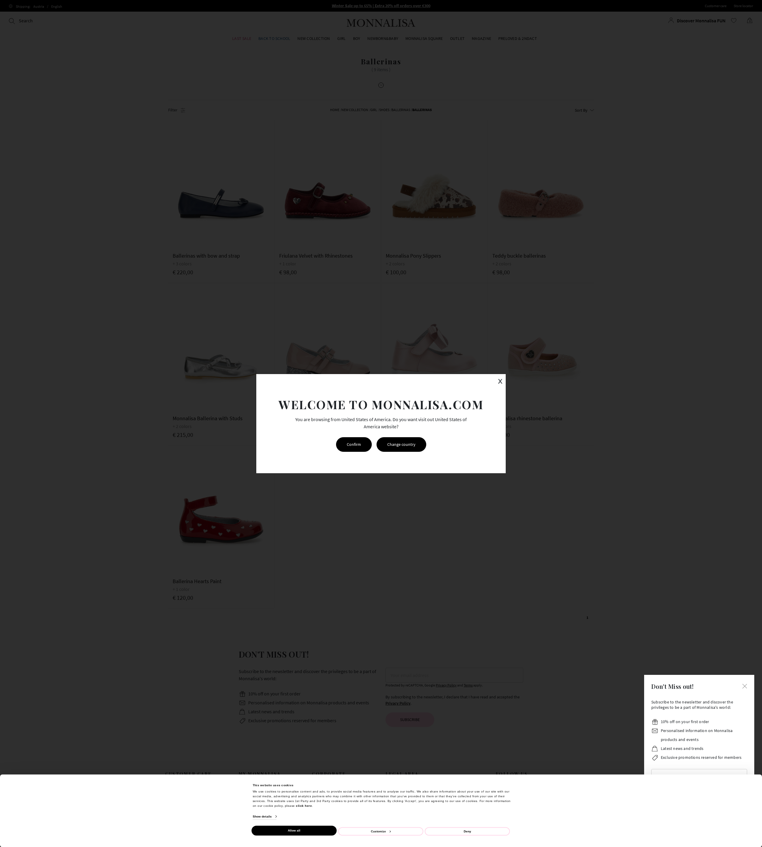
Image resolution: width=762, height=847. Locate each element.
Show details (262, 816)
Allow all (294, 830)
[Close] (745, 685)
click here (304, 805)
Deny (467, 831)
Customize (378, 831)
